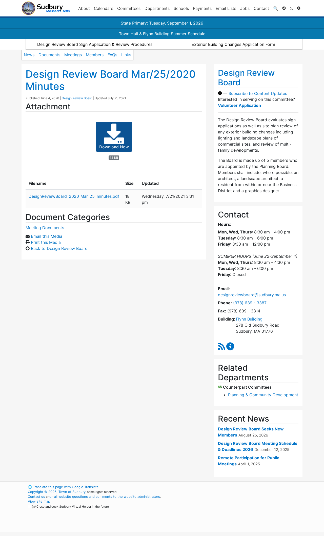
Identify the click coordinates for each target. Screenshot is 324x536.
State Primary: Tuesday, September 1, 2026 (162, 23)
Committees (128, 8)
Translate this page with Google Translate (63, 487)
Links (126, 54)
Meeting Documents (45, 227)
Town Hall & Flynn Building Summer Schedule (162, 33)
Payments (202, 8)
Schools (181, 8)
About (84, 8)
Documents (49, 54)
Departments (157, 8)
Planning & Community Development (263, 394)
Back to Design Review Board (59, 248)
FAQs (112, 54)
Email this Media (46, 236)
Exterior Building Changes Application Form (233, 44)
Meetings (73, 54)
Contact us (36, 496)
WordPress (234, 487)
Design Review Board (77, 98)
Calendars (103, 8)
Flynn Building (249, 319)
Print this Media (46, 242)
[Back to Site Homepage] (46, 8)
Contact (261, 8)
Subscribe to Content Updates (258, 93)
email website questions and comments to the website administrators (104, 496)
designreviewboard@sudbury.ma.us (252, 294)
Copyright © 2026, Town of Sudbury (57, 492)
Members (95, 54)
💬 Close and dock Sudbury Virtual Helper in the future (70, 506)
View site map (39, 501)
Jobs (245, 8)
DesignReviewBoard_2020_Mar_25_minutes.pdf (74, 196)
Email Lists (226, 8)
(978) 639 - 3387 (250, 302)
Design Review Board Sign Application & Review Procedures (94, 44)
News (29, 54)
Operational (243, 511)
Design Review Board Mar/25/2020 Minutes (111, 80)
